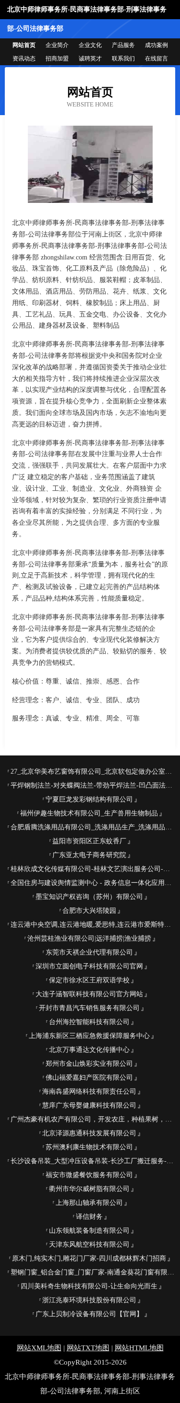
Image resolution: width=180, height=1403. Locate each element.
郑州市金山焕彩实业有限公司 (89, 1063)
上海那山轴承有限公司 (89, 1202)
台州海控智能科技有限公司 (89, 1022)
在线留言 (156, 58)
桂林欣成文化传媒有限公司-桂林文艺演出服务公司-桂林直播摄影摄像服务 (93, 868)
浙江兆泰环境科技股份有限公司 (89, 1300)
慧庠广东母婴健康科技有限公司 (89, 1105)
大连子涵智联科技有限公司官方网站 (89, 994)
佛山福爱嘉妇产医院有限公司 (89, 1077)
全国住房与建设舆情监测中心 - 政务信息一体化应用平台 (93, 882)
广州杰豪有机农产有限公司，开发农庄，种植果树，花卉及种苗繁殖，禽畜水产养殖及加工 (93, 1119)
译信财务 (89, 1216)
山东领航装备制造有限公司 (89, 1230)
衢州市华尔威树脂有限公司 (89, 1188)
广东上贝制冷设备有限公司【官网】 (89, 1314)
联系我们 (123, 58)
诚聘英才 (90, 58)
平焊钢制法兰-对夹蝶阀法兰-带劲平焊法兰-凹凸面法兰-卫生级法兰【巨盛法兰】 (93, 785)
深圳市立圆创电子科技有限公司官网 (89, 966)
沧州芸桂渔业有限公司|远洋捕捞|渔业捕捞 (89, 938)
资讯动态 (24, 58)
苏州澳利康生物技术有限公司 (89, 1147)
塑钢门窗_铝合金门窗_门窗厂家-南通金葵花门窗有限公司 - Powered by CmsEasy (93, 1272)
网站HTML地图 (139, 1348)
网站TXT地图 (88, 1348)
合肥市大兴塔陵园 (89, 910)
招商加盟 (57, 58)
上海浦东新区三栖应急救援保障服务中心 (89, 1035)
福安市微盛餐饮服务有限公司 (89, 1175)
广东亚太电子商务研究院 (89, 855)
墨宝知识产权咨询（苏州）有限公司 (89, 896)
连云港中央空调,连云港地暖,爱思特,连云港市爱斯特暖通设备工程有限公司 (93, 924)
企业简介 (57, 45)
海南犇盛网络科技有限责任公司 (89, 1091)
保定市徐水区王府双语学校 (89, 980)
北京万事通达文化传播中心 (89, 1049)
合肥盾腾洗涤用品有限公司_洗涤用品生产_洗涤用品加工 (93, 827)
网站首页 (24, 45)
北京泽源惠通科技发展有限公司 (89, 1133)
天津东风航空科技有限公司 (89, 1244)
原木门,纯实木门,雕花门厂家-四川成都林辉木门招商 (89, 1258)
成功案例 (156, 45)
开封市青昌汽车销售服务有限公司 (89, 1008)
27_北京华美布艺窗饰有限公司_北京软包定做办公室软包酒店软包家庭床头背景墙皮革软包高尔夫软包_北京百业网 (93, 771)
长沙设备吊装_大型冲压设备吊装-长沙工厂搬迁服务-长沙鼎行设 (93, 1161)
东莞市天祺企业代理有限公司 (89, 952)
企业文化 (90, 45)
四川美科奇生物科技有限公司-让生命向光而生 (89, 1286)
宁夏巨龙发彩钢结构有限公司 (89, 799)
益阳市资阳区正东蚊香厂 (89, 841)
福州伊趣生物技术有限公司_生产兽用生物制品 (89, 813)
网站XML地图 (39, 1348)
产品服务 (123, 45)
